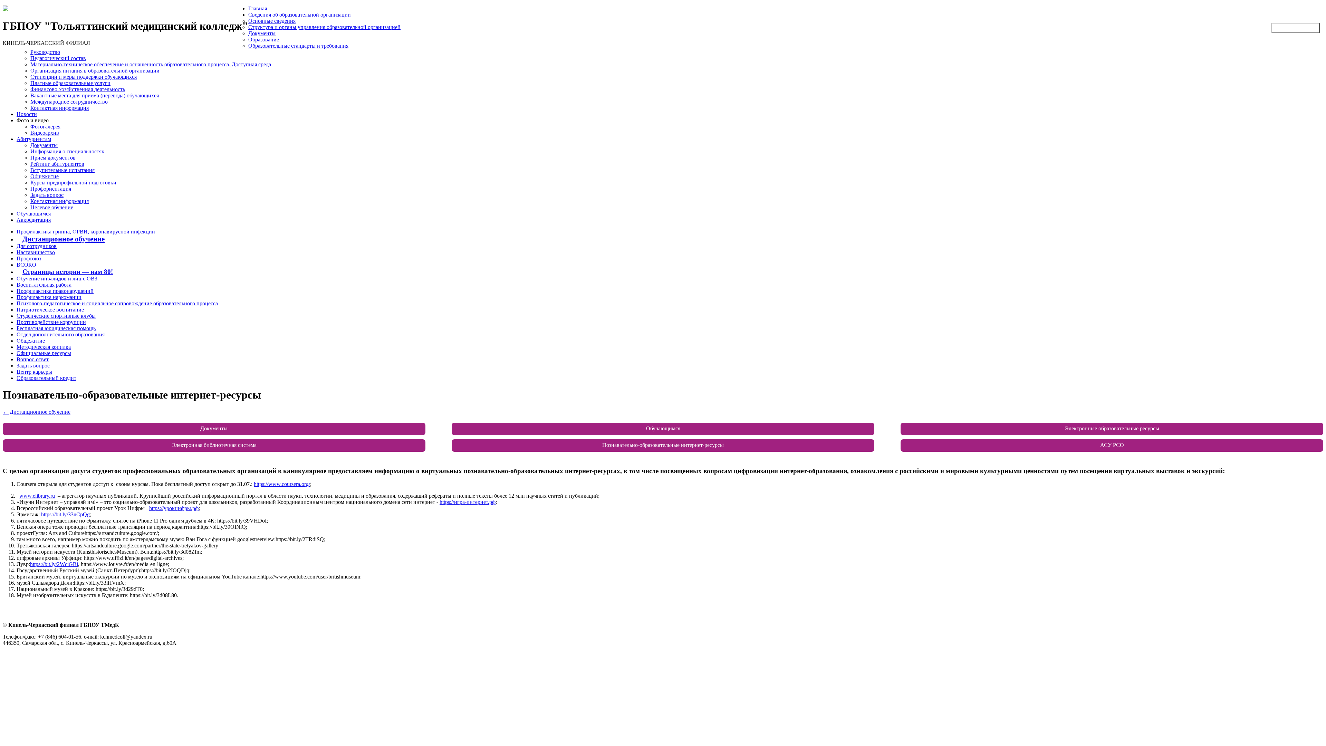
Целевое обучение (51, 207)
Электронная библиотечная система (214, 445)
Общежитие (44, 176)
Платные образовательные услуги (70, 83)
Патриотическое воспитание (50, 310)
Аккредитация (34, 220)
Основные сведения (272, 21)
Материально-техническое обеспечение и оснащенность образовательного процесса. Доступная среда (150, 64)
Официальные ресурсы (44, 353)
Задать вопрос (47, 195)
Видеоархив (44, 133)
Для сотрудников (37, 246)
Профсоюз (29, 258)
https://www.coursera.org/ (282, 484)
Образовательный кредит (46, 378)
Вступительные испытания (62, 170)
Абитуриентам (34, 139)
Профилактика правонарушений (55, 291)
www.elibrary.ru (37, 496)
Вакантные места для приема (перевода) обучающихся (94, 95)
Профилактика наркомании (49, 297)
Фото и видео (33, 120)
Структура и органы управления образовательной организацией (324, 27)
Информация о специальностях (67, 151)
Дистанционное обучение (63, 239)
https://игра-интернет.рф (468, 502)
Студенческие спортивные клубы (56, 316)
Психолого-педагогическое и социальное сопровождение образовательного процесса (117, 303)
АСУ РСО (1112, 445)
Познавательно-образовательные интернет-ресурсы (663, 445)
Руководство (45, 52)
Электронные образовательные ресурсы (1112, 428)
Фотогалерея (45, 127)
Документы (262, 33)
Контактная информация (59, 108)
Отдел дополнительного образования (61, 334)
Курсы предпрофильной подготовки (73, 182)
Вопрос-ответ (33, 359)
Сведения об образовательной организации (299, 15)
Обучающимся (34, 214)
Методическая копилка (44, 347)
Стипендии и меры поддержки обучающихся (83, 77)
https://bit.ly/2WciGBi (54, 564)
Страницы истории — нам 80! (67, 271)
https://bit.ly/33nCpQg (65, 514)
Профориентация (50, 189)
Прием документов (53, 158)
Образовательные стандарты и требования (298, 46)
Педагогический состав (58, 58)
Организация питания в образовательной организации (95, 71)
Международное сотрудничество (69, 102)
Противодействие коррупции (51, 322)
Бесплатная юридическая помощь (56, 328)
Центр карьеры (34, 372)
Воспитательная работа (44, 285)
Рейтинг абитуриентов (57, 164)
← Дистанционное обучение (36, 412)
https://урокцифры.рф (174, 508)
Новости (27, 114)
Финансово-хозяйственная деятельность (77, 89)
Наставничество (36, 252)
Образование (263, 39)
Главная (257, 8)
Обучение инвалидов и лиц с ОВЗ (57, 278)
